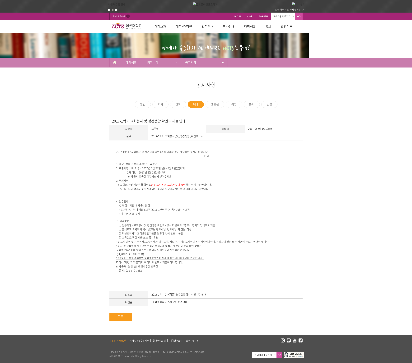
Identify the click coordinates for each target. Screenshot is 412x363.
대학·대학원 (184, 26)
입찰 (269, 104)
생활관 (215, 104)
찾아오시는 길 (159, 340)
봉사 (251, 104)
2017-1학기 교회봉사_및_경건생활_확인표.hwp (177, 136)
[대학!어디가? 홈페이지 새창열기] (294, 353)
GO (298, 16)
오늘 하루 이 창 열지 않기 (287, 9)
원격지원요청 (192, 340)
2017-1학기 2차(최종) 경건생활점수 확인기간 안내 (178, 294)
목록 (120, 316)
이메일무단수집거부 (139, 340)
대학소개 (160, 26)
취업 (234, 104)
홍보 (268, 26)
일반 (142, 104)
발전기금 (286, 26)
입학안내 (207, 26)
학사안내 (228, 26)
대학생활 (250, 26)
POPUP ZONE (120, 16)
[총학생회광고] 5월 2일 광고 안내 (169, 302)
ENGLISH (263, 16)
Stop (109, 10)
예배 (196, 104)
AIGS (249, 16)
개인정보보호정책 (117, 340)
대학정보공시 (176, 340)
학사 (160, 104)
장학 (178, 104)
